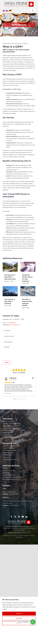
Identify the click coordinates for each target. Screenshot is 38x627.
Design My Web (26, 532)
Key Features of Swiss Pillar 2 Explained (9, 301)
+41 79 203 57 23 (14, 325)
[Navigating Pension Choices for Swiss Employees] (27, 267)
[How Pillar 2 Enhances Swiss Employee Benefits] (27, 291)
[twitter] (15, 517)
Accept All (19, 613)
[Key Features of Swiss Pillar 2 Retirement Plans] (10, 267)
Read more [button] (7, 393)
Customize (19, 618)
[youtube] (23, 517)
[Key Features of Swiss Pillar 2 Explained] (10, 291)
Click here (5, 494)
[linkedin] (26, 517)
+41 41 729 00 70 (10, 322)
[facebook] (12, 517)
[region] (19, 612)
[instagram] (19, 517)
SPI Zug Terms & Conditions (19, 528)
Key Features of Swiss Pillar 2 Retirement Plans (10, 277)
